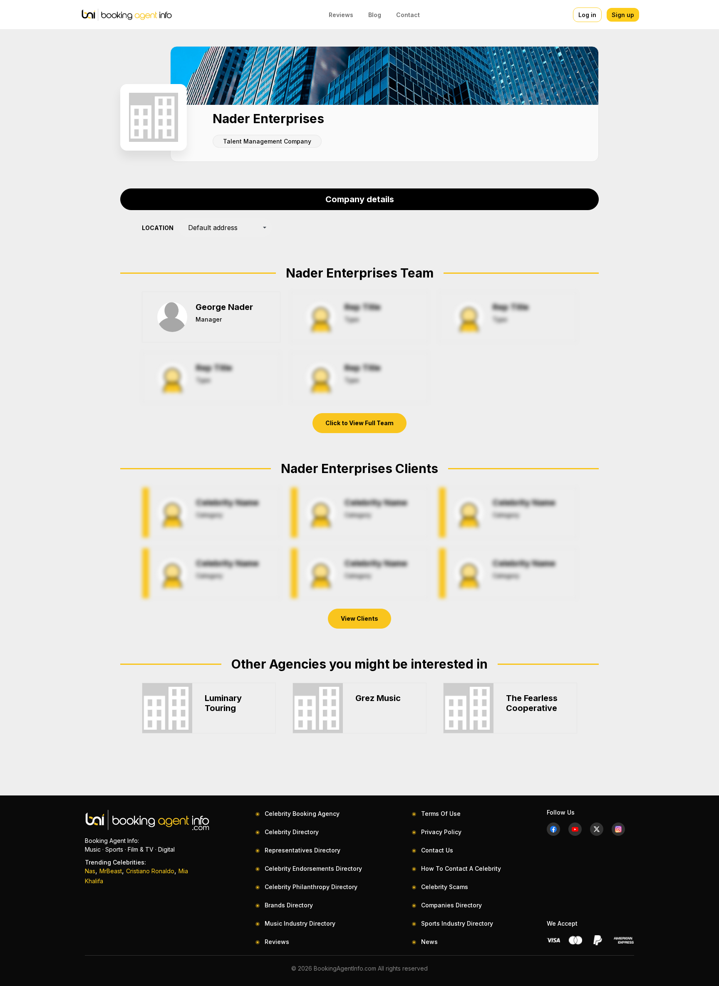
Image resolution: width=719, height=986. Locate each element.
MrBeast (110, 871)
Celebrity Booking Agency (302, 813)
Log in (587, 14)
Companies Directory (451, 905)
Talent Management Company (267, 141)
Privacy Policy (441, 831)
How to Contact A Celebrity (461, 868)
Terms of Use (441, 813)
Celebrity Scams (444, 886)
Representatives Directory (302, 850)
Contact (408, 14)
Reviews (341, 14)
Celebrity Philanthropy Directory (311, 886)
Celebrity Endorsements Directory (313, 868)
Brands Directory (289, 905)
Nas (90, 871)
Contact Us (437, 850)
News (429, 941)
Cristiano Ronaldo (150, 871)
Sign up (623, 14)
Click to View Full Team (359, 422)
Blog (374, 14)
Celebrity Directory (292, 831)
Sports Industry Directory (457, 923)
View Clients (359, 618)
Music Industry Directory (300, 923)
